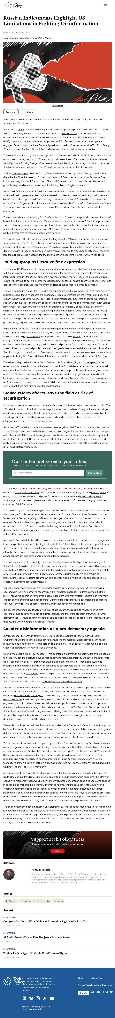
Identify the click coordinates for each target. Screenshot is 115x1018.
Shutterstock (57, 105)
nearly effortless (73, 203)
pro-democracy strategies (28, 695)
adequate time (11, 370)
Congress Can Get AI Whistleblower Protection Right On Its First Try (45, 921)
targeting (58, 239)
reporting (43, 591)
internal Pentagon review (69, 588)
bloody (77, 336)
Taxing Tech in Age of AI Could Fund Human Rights (35, 953)
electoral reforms (12, 699)
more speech (91, 362)
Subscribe (94, 472)
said (39, 518)
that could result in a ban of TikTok (21, 566)
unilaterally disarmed (25, 446)
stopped (36, 522)
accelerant (32, 673)
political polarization (27, 669)
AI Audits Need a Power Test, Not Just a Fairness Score (36, 937)
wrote (89, 759)
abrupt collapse (20, 173)
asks (86, 747)
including (14, 574)
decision (7, 530)
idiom (67, 207)
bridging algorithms (63, 796)
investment (39, 703)
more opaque (98, 492)
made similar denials (74, 221)
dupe (101, 203)
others (82, 431)
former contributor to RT (51, 177)
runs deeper (35, 386)
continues (8, 603)
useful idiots (39, 298)
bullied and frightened (90, 496)
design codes (69, 777)
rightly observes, (12, 306)
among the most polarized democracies (46, 382)
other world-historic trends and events (62, 681)
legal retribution (31, 336)
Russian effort (69, 133)
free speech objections (27, 492)
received (104, 251)
